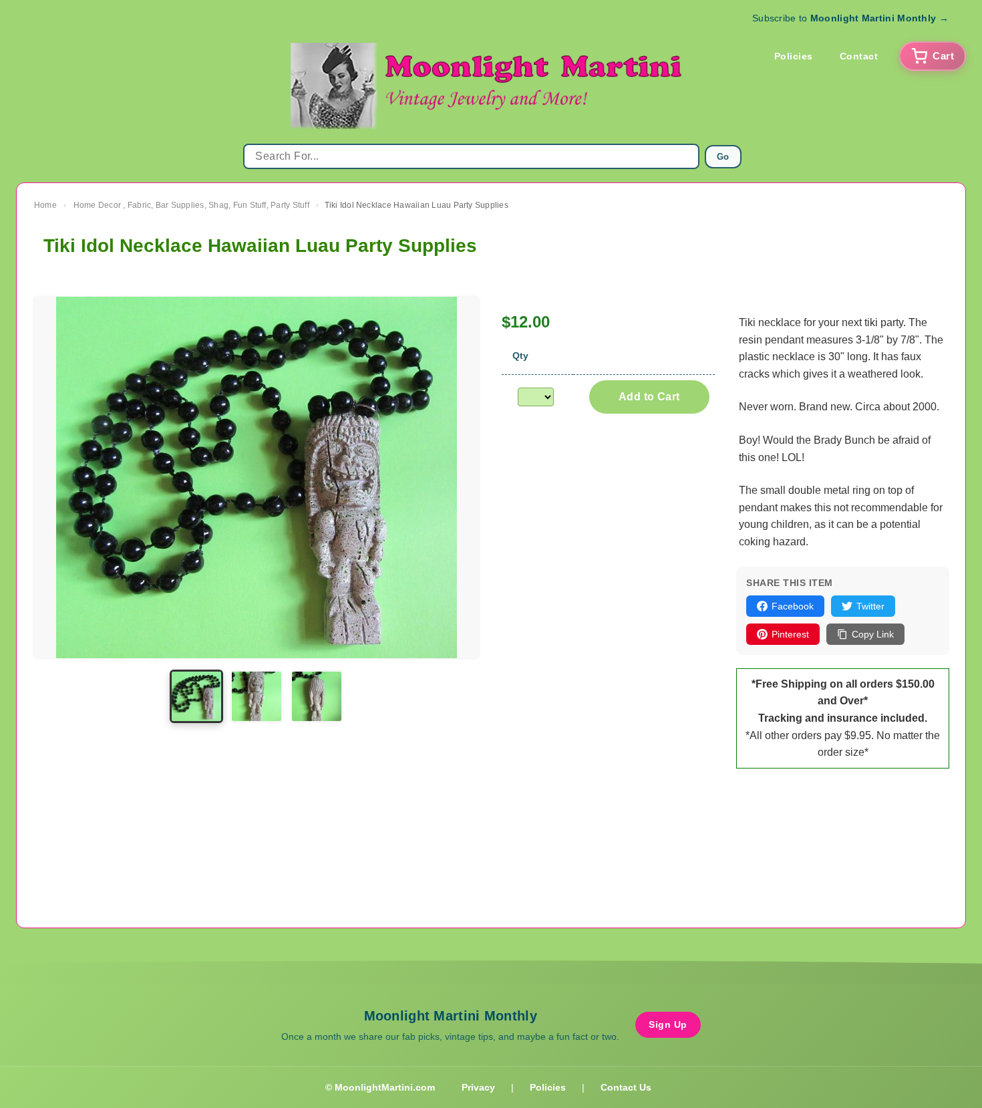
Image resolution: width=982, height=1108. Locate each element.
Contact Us (626, 1087)
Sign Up (668, 1024)
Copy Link (873, 634)
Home (45, 205)
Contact (859, 56)
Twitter (870, 606)
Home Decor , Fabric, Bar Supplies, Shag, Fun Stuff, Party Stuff (191, 205)
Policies (793, 56)
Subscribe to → (850, 18)
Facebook (793, 606)
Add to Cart (649, 396)
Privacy (478, 1087)
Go (723, 157)
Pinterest (790, 634)
